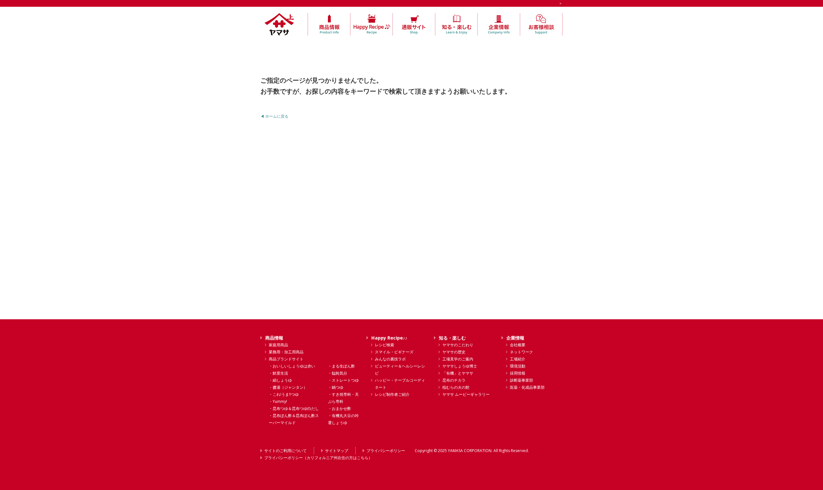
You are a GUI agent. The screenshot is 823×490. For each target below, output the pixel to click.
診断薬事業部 (521, 380)
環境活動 (517, 366)
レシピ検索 (384, 345)
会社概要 (517, 345)
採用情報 (517, 373)
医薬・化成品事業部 (527, 387)
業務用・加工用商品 (286, 352)
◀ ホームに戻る (274, 116)
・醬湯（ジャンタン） (288, 387)
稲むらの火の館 (455, 387)
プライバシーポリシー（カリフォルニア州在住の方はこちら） (318, 457)
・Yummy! (278, 401)
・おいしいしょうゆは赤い (292, 366)
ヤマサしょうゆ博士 (459, 366)
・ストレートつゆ (343, 380)
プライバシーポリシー (385, 450)
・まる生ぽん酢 (341, 366)
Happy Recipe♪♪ (389, 338)
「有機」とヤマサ (457, 373)
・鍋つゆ (335, 387)
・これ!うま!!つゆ (284, 394)
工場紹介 (517, 359)
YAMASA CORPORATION (470, 450)
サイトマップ (336, 450)
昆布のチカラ (454, 380)
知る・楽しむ (452, 338)
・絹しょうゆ (280, 380)
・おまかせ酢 (339, 408)
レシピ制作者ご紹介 (392, 394)
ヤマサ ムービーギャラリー (466, 394)
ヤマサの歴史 (454, 352)
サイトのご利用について (285, 450)
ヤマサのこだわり (457, 345)
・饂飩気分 (337, 373)
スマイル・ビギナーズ (394, 352)
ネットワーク (521, 352)
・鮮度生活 (278, 373)
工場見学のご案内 (457, 359)
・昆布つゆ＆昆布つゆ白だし (294, 408)
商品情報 (274, 338)
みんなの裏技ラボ (390, 359)
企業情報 (515, 338)
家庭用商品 (278, 345)
